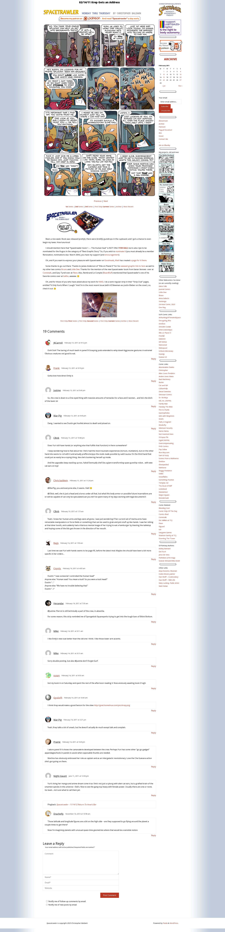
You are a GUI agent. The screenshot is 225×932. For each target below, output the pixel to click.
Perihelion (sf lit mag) (167, 558)
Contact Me (163, 139)
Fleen (75, 272)
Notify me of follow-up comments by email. (67, 901)
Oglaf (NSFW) (164, 440)
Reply (153, 359)
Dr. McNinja (163, 397)
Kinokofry (162, 425)
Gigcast (162, 526)
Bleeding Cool (164, 508)
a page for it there (138, 260)
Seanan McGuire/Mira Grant (169, 561)
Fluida (164, 923)
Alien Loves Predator (167, 373)
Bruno (64, 269)
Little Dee (75, 269)
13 (180, 74)
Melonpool (163, 348)
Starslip (162, 354)
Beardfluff (107, 272)
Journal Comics (164, 289)
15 (164, 77)
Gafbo (66, 276)
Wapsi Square (164, 495)
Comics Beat (164, 514)
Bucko (161, 382)
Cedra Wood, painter (167, 574)
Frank (56, 368)
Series (69, 206)
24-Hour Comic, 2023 (167, 304)
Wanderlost (163, 492)
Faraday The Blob (166, 407)
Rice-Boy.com (164, 452)
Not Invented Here (166, 434)
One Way (162, 307)
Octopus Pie (163, 437)
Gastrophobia (164, 413)
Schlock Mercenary (166, 351)
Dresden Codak (165, 327)
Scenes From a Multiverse (169, 458)
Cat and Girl (163, 385)
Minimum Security (165, 428)
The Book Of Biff (165, 486)
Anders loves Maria (166, 376)
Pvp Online (163, 449)
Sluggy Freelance (165, 471)
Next (106, 201)
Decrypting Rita (165, 320)
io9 (160, 529)
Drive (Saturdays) (165, 330)
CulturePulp (163, 388)
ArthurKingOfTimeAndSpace (170, 317)
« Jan (163, 86)
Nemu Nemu (164, 431)
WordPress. (174, 923)
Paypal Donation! (165, 130)
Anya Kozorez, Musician (168, 571)
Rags (55, 543)
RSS (160, 133)
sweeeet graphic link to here (132, 266)
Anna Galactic (164, 298)
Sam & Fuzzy (164, 455)
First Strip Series (104, 206)
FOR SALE (123, 248)
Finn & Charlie (164, 410)
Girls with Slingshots (166, 416)
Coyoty (57, 568)
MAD (101, 281)
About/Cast (163, 121)
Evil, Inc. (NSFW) (165, 401)
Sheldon (162, 461)
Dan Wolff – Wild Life (167, 580)
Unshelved (163, 489)
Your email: (163, 98)
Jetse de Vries (164, 555)
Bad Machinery (164, 379)
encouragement (112, 254)
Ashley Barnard (164, 548)
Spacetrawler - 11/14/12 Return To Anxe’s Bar (76, 804)
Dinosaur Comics (165, 394)
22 (164, 80)
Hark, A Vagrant (165, 422)
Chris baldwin (60, 480)
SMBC (161, 474)
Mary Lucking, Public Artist (169, 583)
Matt (117, 260)
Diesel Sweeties (165, 391)
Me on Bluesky (164, 145)
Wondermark (164, 498)
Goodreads (109, 260)
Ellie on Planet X (165, 333)
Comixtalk (47, 272)
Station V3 (163, 357)
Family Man (163, 404)
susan (56, 675)
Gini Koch (162, 552)
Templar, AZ (163, 483)
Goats (161, 419)
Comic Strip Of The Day (168, 511)
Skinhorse (162, 467)
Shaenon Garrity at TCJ (167, 535)
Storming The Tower (167, 538)
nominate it (121, 251)
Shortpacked (164, 464)
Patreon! (162, 127)
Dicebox (162, 324)
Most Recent (128, 206)
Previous (98, 201)
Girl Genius (163, 342)
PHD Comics (164, 446)
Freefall (161, 336)
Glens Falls (163, 286)
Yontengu (162, 301)
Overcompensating (166, 443)
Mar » (180, 86)
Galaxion (162, 339)
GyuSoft (57, 697)
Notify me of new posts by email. (62, 904)
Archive (119, 206)
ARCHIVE (170, 59)
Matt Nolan (163, 586)
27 (180, 80)
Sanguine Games (165, 532)
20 (180, 77)
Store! (161, 136)
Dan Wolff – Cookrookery (168, 577)
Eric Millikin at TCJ (165, 520)
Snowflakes (163, 477)
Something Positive (166, 480)
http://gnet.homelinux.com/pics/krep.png (112, 705)
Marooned (163, 345)
